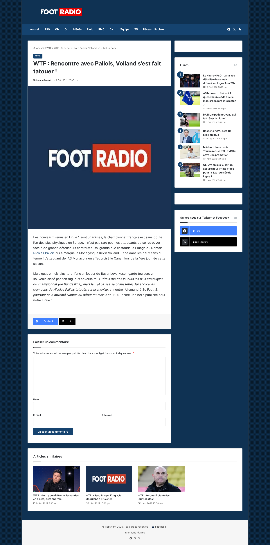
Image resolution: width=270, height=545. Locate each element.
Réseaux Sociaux (153, 29)
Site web (107, 415)
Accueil (34, 29)
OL (66, 29)
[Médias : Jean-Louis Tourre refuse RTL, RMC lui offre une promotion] (190, 152)
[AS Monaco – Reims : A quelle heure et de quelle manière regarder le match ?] (190, 98)
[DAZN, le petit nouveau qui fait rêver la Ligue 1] (190, 120)
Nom (36, 399)
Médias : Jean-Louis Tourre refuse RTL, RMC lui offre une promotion (219, 151)
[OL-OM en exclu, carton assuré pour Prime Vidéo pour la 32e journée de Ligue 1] (190, 170)
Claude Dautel (43, 80)
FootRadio (161, 526)
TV (136, 29)
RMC (101, 29)
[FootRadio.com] (62, 12)
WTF (49, 48)
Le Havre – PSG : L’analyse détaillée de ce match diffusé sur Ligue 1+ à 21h (219, 79)
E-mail (37, 415)
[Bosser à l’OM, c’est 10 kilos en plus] (190, 136)
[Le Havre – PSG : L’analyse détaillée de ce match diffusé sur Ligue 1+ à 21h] (190, 80)
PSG (47, 29)
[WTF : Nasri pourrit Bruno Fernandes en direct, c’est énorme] (56, 479)
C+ (112, 29)
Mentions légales (135, 532)
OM (57, 29)
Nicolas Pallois (44, 253)
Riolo (90, 29)
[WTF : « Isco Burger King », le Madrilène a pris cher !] (109, 479)
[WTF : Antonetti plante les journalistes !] (161, 479)
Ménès (77, 29)
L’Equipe (124, 29)
